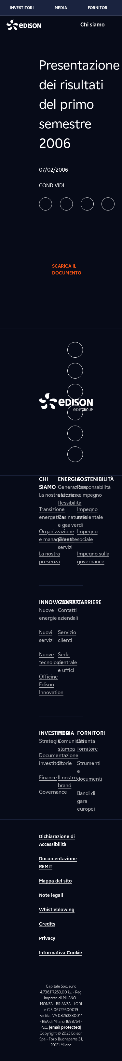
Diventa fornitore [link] (87, 745)
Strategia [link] (49, 741)
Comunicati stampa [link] (71, 745)
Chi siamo (92, 25)
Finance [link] (48, 777)
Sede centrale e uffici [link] (67, 662)
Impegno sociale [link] (87, 535)
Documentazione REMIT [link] (58, 862)
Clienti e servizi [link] (67, 543)
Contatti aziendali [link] (68, 614)
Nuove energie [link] (48, 614)
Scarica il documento (66, 269)
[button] (45, 204)
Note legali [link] (51, 895)
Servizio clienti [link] (67, 636)
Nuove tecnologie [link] (51, 658)
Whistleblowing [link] (57, 910)
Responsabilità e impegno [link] (94, 491)
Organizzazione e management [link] (56, 535)
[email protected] (65, 1027)
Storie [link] (65, 763)
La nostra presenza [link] (49, 558)
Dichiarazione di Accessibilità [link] (57, 840)
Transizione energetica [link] (52, 513)
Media (61, 7)
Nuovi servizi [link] (46, 636)
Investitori (22, 7)
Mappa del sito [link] (55, 881)
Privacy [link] (47, 938)
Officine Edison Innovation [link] (51, 684)
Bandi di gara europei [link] (86, 801)
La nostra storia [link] (56, 495)
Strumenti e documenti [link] (89, 771)
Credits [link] (47, 924)
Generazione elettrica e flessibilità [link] (72, 495)
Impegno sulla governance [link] (93, 558)
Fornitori (98, 7)
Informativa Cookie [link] (60, 953)
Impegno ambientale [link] (90, 513)
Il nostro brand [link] (67, 781)
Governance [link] (53, 792)
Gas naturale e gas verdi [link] (72, 521)
